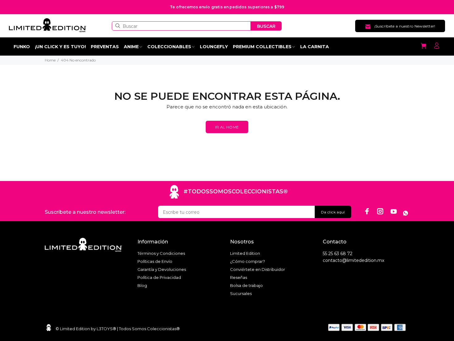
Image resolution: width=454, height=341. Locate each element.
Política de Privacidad (159, 277)
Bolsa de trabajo (246, 285)
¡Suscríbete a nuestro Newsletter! (404, 26)
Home (50, 60)
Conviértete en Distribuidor (257, 269)
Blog (142, 285)
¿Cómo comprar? (247, 261)
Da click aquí (333, 212)
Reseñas (238, 277)
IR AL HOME (227, 127)
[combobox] (181, 26)
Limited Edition (245, 253)
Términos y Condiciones (161, 253)
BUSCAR (266, 26)
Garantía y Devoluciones (161, 269)
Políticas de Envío (154, 261)
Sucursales (241, 293)
